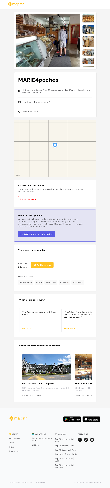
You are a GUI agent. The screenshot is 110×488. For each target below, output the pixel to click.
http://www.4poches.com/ (35, 102)
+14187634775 (29, 111)
